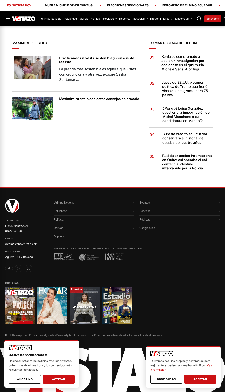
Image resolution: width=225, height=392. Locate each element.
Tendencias (182, 18)
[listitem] (9, 268)
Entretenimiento (159, 18)
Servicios (108, 18)
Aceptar (200, 379)
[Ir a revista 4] (117, 305)
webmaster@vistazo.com (21, 244)
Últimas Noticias (51, 18)
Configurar (166, 379)
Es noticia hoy (19, 5)
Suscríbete (213, 18)
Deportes (124, 18)
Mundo (84, 18)
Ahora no (25, 379)
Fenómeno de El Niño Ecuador (187, 5)
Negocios (139, 18)
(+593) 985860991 (16, 225)
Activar (58, 379)
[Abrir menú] (8, 18)
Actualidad (70, 18)
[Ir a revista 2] (52, 305)
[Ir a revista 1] (20, 305)
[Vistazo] (24, 18)
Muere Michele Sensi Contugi (69, 5)
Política (95, 18)
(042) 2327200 (14, 231)
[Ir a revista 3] (85, 305)
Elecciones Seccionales (128, 5)
